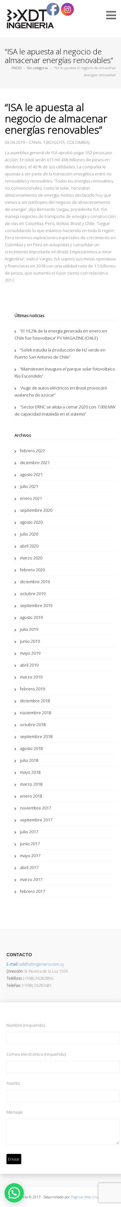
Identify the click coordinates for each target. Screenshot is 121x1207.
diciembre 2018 (35, 701)
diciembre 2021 (35, 462)
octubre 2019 (32, 593)
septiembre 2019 (36, 605)
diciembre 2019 (35, 582)
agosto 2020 (31, 522)
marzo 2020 (31, 558)
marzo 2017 (31, 879)
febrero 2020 (32, 570)
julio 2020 (29, 534)
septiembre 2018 (36, 736)
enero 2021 (31, 498)
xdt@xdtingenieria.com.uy (35, 964)
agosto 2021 (31, 474)
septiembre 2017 (36, 820)
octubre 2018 (32, 724)
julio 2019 (29, 629)
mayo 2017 (30, 855)
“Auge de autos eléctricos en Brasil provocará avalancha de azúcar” (61, 391)
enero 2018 (31, 796)
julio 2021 (29, 486)
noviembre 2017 (35, 808)
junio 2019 (30, 641)
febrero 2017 (32, 891)
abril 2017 (29, 867)
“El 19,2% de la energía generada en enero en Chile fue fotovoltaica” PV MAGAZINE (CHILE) (61, 334)
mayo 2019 (30, 653)
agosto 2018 (31, 748)
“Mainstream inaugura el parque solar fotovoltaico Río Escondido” (65, 372)
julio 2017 (29, 832)
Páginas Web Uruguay (88, 1196)
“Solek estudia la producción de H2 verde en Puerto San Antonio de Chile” (60, 353)
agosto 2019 (31, 617)
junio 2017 (30, 844)
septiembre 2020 (36, 510)
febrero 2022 (32, 451)
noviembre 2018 (35, 713)
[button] (14, 1192)
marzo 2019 (31, 677)
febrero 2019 (32, 689)
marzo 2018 (31, 784)
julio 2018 (29, 760)
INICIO (16, 67)
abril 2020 (29, 546)
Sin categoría (37, 67)
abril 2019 (29, 665)
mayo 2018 (30, 772)
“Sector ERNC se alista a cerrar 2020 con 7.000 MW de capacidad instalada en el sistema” (65, 410)
